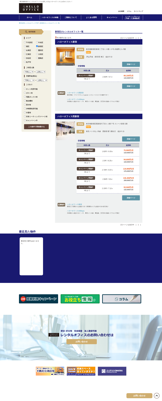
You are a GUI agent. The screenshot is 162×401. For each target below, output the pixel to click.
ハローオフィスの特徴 (50, 17)
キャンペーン (112, 17)
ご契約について (71, 17)
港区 (27, 46)
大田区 (40, 54)
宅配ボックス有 (32, 97)
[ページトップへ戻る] (156, 395)
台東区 (28, 50)
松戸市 (28, 62)
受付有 (28, 105)
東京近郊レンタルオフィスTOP (29, 23)
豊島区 (40, 58)
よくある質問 (91, 17)
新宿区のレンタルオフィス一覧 (50, 23)
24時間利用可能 (32, 109)
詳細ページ (131, 64)
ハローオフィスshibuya (75, 99)
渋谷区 (28, 58)
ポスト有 (29, 93)
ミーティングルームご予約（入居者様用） (132, 17)
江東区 (28, 54)
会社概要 (121, 11)
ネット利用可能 (32, 89)
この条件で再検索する (36, 127)
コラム (129, 11)
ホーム (29, 17)
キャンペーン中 (32, 120)
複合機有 (29, 101)
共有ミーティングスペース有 (36, 116)
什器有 (28, 113)
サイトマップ (138, 11)
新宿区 (40, 46)
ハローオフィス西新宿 (75, 93)
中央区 (40, 42)
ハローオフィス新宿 (67, 42)
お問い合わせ (82, 341)
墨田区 (40, 50)
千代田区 (29, 42)
